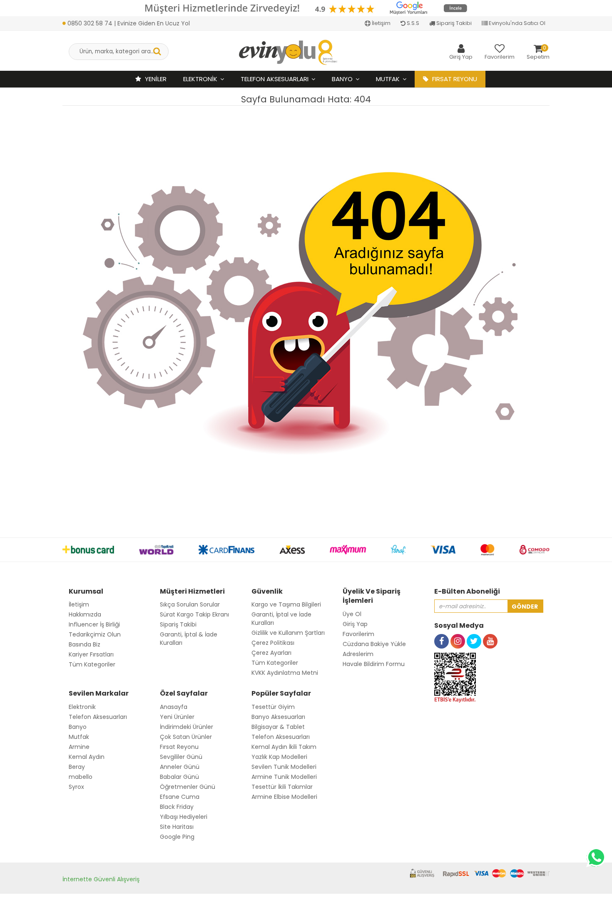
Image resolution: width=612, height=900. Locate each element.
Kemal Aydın (86, 757)
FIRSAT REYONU (453, 79)
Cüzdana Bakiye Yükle (374, 644)
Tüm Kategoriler (92, 664)
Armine (79, 747)
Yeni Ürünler (177, 717)
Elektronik (200, 79)
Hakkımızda (85, 614)
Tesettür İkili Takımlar (282, 787)
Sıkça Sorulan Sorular (190, 604)
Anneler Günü (179, 767)
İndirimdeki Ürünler (186, 727)
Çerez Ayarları (271, 653)
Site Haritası (177, 827)
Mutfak (388, 79)
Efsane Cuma (179, 797)
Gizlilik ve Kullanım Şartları (288, 633)
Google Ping (177, 837)
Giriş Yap (355, 624)
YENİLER (155, 79)
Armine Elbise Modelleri (284, 797)
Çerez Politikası (272, 643)
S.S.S (412, 23)
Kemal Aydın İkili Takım (283, 747)
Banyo (342, 79)
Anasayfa (173, 707)
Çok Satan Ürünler (186, 737)
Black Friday (177, 807)
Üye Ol (352, 614)
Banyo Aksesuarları (278, 717)
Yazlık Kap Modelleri (279, 757)
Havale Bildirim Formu (374, 664)
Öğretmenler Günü (187, 787)
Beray (77, 767)
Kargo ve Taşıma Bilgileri (286, 604)
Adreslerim (358, 654)
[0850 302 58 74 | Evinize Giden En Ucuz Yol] (126, 14)
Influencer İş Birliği (94, 624)
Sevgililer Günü (181, 757)
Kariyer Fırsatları (91, 654)
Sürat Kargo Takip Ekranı (194, 614)
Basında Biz (84, 644)
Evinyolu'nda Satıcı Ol (516, 23)
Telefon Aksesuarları (274, 79)
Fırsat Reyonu (179, 747)
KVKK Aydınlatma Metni (284, 673)
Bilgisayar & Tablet (278, 727)
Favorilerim (358, 634)
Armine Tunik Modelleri (284, 777)
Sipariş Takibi (453, 23)
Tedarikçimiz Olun (95, 634)
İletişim (381, 23)
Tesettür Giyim (273, 707)
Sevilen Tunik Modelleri (283, 767)
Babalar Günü (179, 777)
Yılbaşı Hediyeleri (183, 817)
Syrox (76, 787)
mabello (80, 777)
